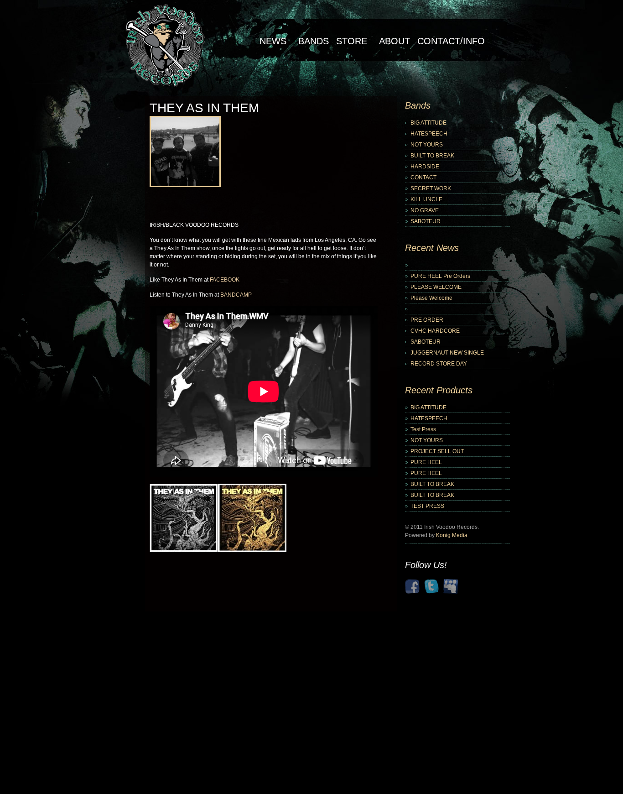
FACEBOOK (224, 280)
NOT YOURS (426, 144)
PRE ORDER (426, 320)
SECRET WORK (430, 188)
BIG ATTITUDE (428, 123)
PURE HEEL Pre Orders (440, 276)
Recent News (432, 248)
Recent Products (438, 390)
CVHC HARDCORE (435, 331)
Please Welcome (431, 298)
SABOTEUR (425, 221)
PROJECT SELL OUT (437, 451)
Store (351, 41)
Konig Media (451, 535)
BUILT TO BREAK (432, 155)
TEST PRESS (427, 506)
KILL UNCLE (426, 199)
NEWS (273, 41)
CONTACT (423, 177)
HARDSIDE (424, 166)
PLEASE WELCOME (436, 287)
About (394, 41)
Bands (313, 41)
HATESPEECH (428, 134)
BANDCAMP (236, 295)
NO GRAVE (424, 210)
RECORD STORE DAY (438, 363)
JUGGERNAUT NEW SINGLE (447, 353)
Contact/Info (451, 41)
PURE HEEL (426, 462)
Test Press (423, 429)
